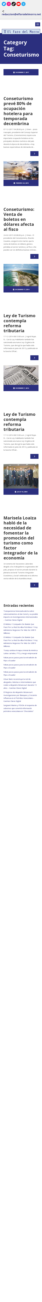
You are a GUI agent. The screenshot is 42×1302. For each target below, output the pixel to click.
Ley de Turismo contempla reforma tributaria (19, 323)
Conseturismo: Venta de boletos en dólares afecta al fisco (19, 219)
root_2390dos (22, 79)
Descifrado (22, 504)
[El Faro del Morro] (21, 31)
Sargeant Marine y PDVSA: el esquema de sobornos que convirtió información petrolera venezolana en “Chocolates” (20, 708)
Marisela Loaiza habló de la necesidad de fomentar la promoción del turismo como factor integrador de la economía (21, 538)
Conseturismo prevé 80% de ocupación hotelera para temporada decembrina (18, 111)
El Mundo (22, 85)
